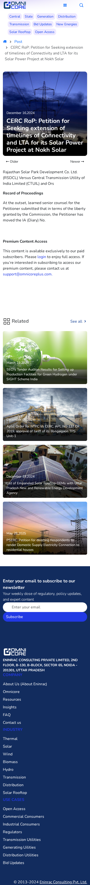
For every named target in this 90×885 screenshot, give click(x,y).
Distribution (67, 16)
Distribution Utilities (20, 855)
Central (14, 16)
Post (18, 41)
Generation (45, 16)
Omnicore (11, 691)
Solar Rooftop (19, 32)
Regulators (12, 832)
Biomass (10, 762)
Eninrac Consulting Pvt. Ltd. (63, 882)
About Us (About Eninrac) (25, 684)
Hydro (8, 769)
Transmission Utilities (22, 839)
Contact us (12, 722)
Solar (7, 746)
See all (76, 321)
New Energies (66, 24)
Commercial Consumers (23, 816)
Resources (12, 699)
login (41, 257)
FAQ (7, 715)
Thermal (10, 738)
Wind (7, 754)
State (29, 16)
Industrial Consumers (21, 824)
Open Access (44, 32)
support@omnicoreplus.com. (28, 274)
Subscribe (14, 616)
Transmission (19, 24)
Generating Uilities (19, 847)
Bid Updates (43, 24)
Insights (10, 707)
